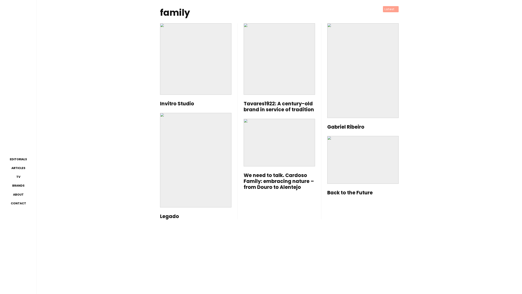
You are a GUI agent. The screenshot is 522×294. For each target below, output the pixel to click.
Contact (18, 203)
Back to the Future (350, 193)
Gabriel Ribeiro (345, 127)
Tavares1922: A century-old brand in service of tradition (279, 107)
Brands (18, 186)
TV (18, 177)
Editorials (18, 159)
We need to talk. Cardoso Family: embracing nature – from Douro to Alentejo (279, 181)
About (18, 195)
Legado (169, 216)
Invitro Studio (177, 104)
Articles (18, 168)
